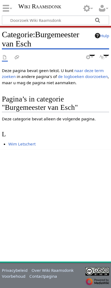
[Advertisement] (55, 204)
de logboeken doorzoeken (83, 76)
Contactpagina (43, 276)
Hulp (104, 35)
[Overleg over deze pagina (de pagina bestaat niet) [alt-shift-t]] (17, 58)
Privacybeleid (14, 270)
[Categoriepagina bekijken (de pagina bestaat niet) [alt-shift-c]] (5, 58)
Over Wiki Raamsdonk (53, 270)
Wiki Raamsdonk (39, 7)
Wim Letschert (22, 144)
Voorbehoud (13, 276)
